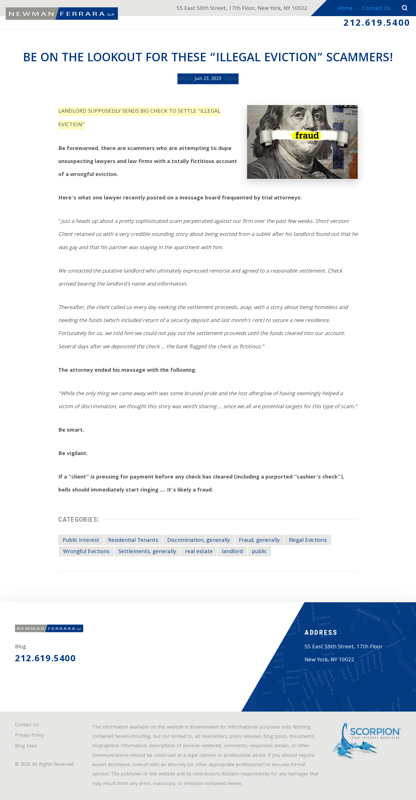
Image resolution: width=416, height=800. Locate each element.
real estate (199, 551)
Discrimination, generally (198, 540)
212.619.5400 (377, 23)
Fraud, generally (259, 540)
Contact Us (376, 8)
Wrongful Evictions (86, 551)
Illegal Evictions (308, 540)
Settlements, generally (147, 551)
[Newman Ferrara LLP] (62, 13)
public (259, 551)
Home (345, 8)
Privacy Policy (29, 735)
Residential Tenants (133, 540)
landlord (232, 551)
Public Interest (81, 540)
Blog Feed (26, 746)
